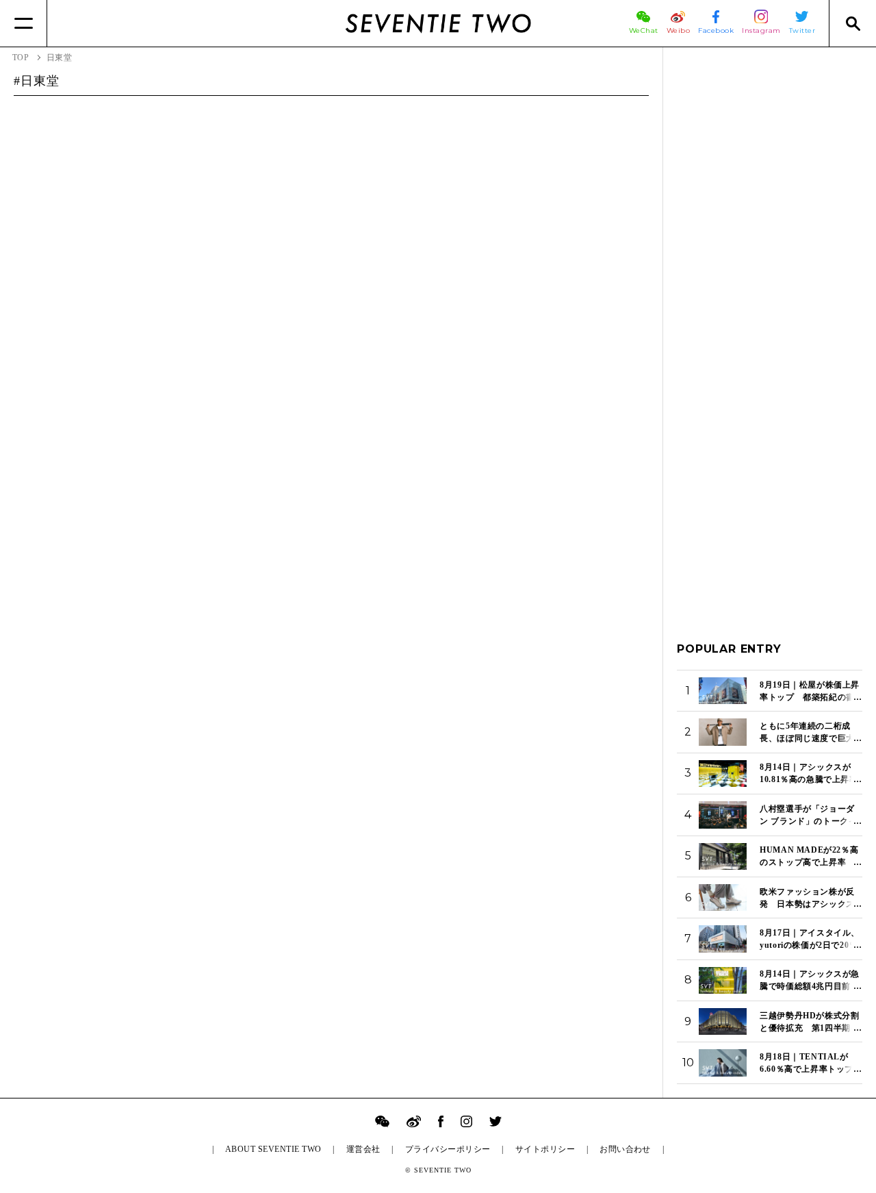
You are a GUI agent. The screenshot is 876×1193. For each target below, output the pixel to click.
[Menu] (23, 23)
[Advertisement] (769, 266)
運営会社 (363, 1149)
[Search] (852, 23)
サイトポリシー (545, 1149)
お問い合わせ (625, 1149)
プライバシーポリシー (448, 1149)
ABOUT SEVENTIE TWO (273, 1149)
